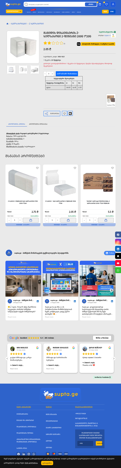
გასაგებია (47, 463)
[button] (20, 11)
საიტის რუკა (22, 448)
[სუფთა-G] (113, 35)
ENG (112, 11)
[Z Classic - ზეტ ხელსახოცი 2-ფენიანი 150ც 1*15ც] (60, 182)
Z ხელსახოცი (36, 23)
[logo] (12, 4)
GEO (105, 11)
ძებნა (91, 4)
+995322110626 (80, 414)
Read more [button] (14, 369)
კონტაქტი (79, 12)
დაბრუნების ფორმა (25, 433)
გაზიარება (54, 114)
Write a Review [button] (102, 338)
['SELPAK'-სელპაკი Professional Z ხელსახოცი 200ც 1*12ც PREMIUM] (98, 182)
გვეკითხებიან (57, 12)
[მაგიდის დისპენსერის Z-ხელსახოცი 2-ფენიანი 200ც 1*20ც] (23, 47)
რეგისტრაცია (22, 414)
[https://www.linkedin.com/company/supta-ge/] (118, 249)
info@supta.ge (81, 418)
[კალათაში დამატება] (31, 220)
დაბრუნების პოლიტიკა (26, 427)
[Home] (60, 394)
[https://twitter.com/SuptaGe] (118, 256)
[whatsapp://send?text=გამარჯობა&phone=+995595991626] (34, 454)
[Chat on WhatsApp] (118, 270)
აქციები (34, 12)
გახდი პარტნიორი (66, 12)
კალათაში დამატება (67, 74)
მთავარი (29, 12)
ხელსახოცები (19, 23)
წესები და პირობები (25, 420)
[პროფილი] (113, 4)
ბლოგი (73, 12)
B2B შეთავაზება (41, 12)
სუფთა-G (107, 35)
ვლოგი (49, 448)
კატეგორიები (12, 11)
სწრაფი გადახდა (53, 434)
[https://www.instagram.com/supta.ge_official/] (118, 242)
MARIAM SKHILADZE (25, 348)
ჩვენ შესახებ (49, 12)
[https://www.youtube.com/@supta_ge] (118, 263)
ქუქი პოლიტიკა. (31, 463)
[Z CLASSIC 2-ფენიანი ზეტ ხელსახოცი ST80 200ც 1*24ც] (22, 182)
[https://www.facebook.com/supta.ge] (118, 235)
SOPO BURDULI (95, 348)
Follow (111, 253)
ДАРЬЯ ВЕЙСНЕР (59, 348)
